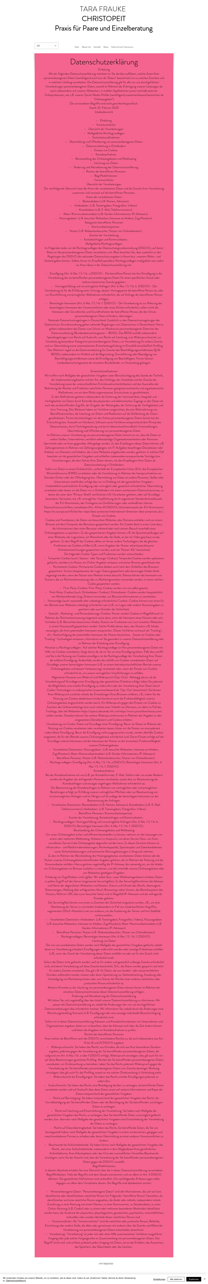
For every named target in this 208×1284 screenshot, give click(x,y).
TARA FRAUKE (103, 9)
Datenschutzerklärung (16, 1280)
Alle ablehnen (176, 1279)
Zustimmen (194, 1279)
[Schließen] (204, 1279)
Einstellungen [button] (159, 1279)
